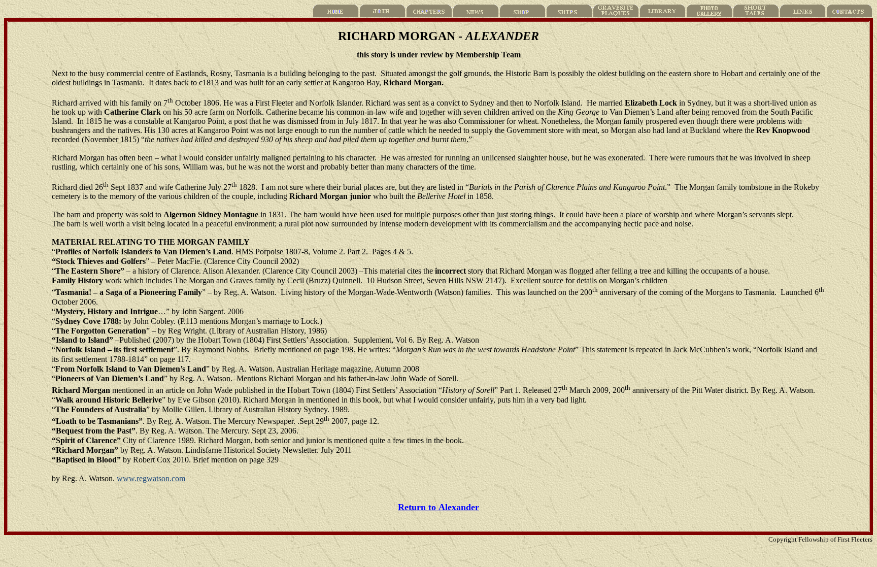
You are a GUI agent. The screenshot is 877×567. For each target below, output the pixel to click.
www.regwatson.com (151, 478)
